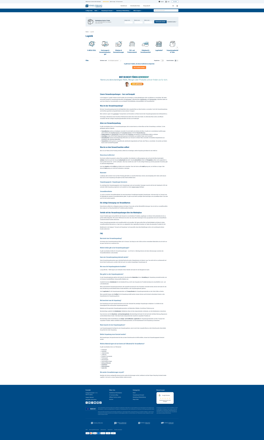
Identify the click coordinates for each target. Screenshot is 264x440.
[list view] (177, 61)
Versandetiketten (131, 101)
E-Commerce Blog (113, 395)
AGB (86, 429)
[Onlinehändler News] (120, 423)
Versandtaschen (150, 101)
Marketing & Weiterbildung (139, 397)
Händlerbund (124, 5)
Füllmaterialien (153, 99)
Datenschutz (103, 429)
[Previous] (87, 47)
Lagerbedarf (116, 114)
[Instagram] (92, 403)
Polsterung (147, 161)
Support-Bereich (90, 397)
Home (87, 31)
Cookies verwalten (118, 429)
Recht (134, 392)
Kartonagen (128, 99)
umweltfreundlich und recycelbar (126, 222)
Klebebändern (143, 99)
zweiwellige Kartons (127, 132)
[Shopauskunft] (167, 423)
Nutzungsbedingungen (94, 429)
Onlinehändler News (135, 5)
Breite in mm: (137, 20)
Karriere (111, 399)
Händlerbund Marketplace (115, 392)
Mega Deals (136, 399)
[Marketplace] (144, 423)
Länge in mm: (127, 20)
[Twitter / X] (87, 403)
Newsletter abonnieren (91, 399)
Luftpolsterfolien (136, 99)
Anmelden (175, 1)
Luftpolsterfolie (114, 134)
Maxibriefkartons (141, 132)
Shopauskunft (146, 5)
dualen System (135, 187)
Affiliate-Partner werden (115, 397)
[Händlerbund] (97, 423)
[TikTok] (100, 403)
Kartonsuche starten (160, 21)
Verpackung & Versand (138, 395)
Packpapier (130, 134)
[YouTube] (95, 403)
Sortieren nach (103, 60)
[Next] (177, 47)
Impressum (110, 429)
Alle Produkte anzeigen (139, 67)
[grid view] (175, 61)
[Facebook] (89, 403)
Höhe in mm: (147, 20)
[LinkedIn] (98, 403)
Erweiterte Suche (171, 21)
